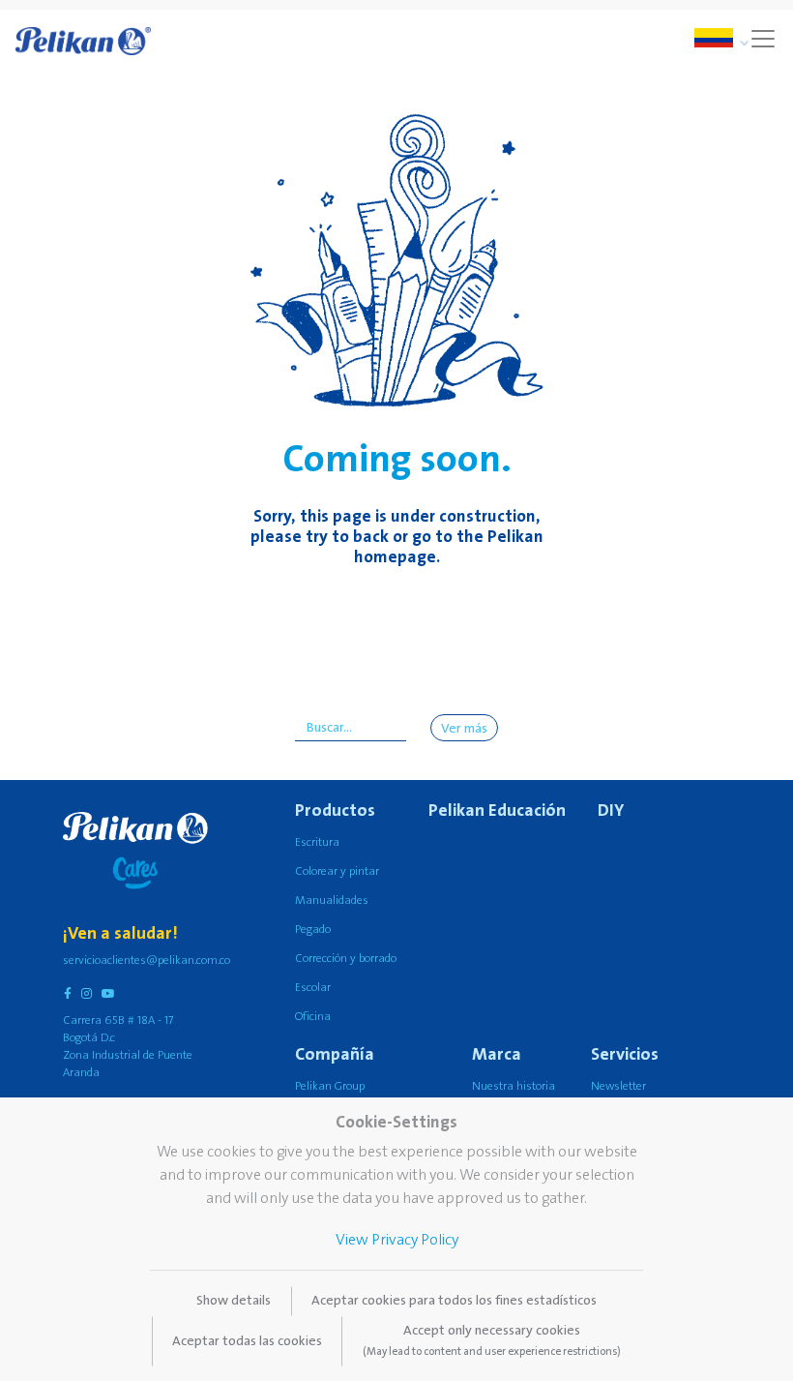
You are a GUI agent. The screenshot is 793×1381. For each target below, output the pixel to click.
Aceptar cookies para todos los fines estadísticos (454, 1300)
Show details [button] (233, 1300)
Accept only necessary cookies (492, 1340)
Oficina (313, 1016)
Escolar (313, 987)
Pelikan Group (330, 1086)
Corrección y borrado (345, 958)
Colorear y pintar (337, 871)
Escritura (317, 842)
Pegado (313, 929)
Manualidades (331, 900)
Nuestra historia (513, 1086)
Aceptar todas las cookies (247, 1341)
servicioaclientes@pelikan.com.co (146, 960)
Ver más (464, 728)
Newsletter (618, 1086)
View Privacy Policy (397, 1239)
